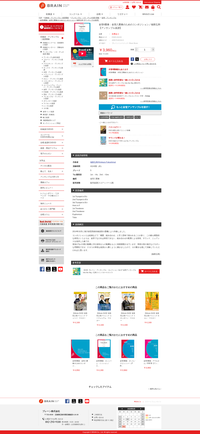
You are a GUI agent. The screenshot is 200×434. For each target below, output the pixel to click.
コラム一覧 (116, 7)
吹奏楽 (49, 14)
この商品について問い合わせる (143, 64)
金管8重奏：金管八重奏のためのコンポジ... (80, 363)
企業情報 (126, 2)
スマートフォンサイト (153, 402)
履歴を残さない (155, 389)
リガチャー (122, 14)
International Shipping (152, 2)
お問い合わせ (136, 2)
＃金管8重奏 (104, 117)
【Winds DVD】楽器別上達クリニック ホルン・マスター (151, 315)
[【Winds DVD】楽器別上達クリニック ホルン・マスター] (152, 301)
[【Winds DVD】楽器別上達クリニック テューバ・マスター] (80, 301)
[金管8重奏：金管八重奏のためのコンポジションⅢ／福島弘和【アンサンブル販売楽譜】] (80, 349)
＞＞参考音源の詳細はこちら (150, 88)
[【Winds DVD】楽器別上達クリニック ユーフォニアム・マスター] (104, 301)
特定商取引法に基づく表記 (103, 420)
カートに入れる (115, 61)
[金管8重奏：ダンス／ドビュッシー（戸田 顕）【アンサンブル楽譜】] (128, 349)
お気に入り (148, 59)
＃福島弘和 (129, 117)
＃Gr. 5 (137, 117)
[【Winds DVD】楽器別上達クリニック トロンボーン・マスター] (128, 301)
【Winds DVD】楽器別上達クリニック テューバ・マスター (80, 315)
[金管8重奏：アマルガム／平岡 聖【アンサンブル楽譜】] (151, 349)
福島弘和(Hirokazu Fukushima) (103, 162)
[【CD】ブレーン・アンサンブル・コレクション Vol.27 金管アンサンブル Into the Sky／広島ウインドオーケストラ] (76, 271)
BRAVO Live (148, 14)
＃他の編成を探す (116, 117)
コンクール (74, 14)
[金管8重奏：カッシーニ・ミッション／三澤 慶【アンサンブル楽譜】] (104, 349)
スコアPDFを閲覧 (84, 64)
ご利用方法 (98, 415)
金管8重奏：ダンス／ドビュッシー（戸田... (127, 363)
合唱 (98, 14)
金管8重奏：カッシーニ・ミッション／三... (104, 363)
